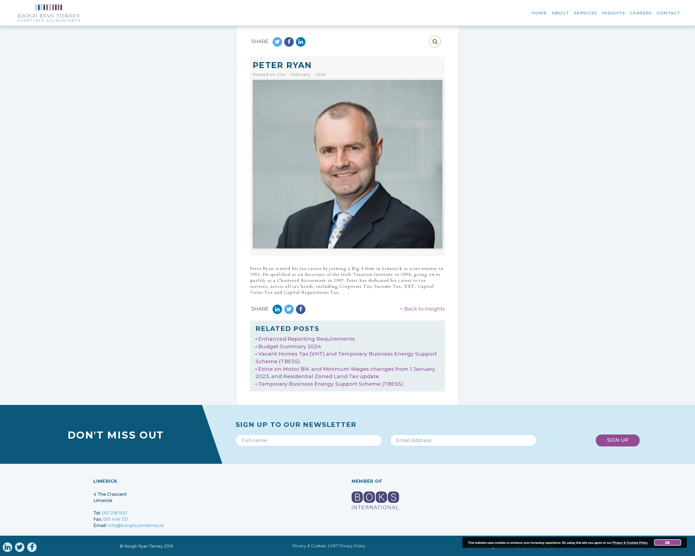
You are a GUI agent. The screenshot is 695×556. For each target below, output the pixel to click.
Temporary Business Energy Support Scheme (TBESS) (330, 384)
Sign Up (617, 440)
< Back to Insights (422, 309)
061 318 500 (114, 513)
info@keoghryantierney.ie (136, 525)
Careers (641, 12)
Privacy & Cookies (309, 546)
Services (585, 12)
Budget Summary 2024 (289, 346)
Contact (668, 12)
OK (667, 542)
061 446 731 (115, 519)
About (560, 12)
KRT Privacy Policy (347, 546)
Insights (613, 12)
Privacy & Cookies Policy (630, 543)
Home (539, 12)
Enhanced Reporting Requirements (306, 339)
